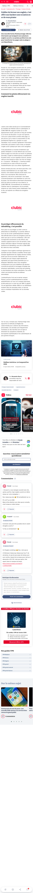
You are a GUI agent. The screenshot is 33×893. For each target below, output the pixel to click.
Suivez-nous (8, 29)
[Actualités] (5, 889)
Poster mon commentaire (16, 596)
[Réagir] (25, 23)
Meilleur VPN (6, 6)
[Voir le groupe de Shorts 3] (15, 434)
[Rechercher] (4, 2)
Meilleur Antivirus (18, 6)
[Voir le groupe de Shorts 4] (16, 434)
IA (27, 6)
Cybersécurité (10, 9)
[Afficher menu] (2, 1)
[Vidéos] (13, 889)
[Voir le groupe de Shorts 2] (13, 434)
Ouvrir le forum (18, 602)
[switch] (28, 2)
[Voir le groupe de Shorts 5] (18, 434)
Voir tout (28, 395)
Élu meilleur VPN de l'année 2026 (16, 632)
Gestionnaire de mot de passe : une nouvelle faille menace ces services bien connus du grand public (14, 710)
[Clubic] (16, 2)
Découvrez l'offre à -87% (16, 642)
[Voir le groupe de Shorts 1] (11, 434)
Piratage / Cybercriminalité (23, 9)
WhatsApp (16, 442)
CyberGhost (16, 629)
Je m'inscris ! (16, 464)
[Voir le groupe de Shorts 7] (22, 434)
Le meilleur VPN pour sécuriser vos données (15, 608)
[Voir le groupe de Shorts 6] (20, 434)
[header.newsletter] (7, 2)
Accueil (3, 9)
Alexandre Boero (12, 20)
